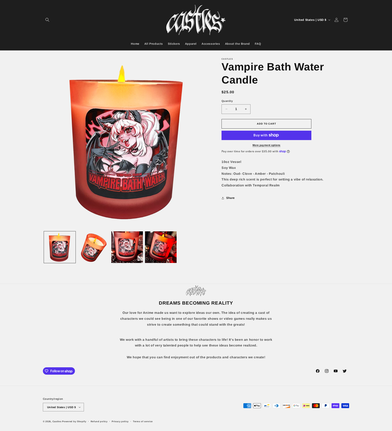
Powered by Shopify (74, 421)
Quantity (227, 100)
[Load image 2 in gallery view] (93, 247)
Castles (56, 421)
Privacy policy (120, 421)
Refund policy (99, 421)
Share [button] (230, 197)
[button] (47, 19)
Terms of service (143, 421)
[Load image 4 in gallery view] (161, 247)
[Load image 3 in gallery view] (127, 247)
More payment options (267, 145)
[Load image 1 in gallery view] (60, 247)
